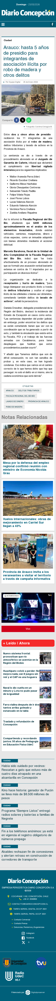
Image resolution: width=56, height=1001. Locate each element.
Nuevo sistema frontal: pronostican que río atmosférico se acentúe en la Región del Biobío (20, 658)
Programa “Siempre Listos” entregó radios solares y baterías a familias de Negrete (27, 814)
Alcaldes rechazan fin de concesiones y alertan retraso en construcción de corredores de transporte (27, 855)
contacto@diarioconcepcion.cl (30, 904)
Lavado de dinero (14, 401)
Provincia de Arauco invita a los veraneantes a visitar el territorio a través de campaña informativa (27, 575)
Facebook (30, 938)
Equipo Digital (14, 82)
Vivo (28, 628)
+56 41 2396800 (30, 899)
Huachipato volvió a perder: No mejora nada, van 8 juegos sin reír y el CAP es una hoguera (21, 674)
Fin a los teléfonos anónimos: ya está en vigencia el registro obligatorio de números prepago (27, 835)
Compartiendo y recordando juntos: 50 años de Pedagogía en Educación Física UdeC (20, 741)
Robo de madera (14, 407)
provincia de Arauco (38, 401)
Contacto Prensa (20, 923)
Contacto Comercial (22, 920)
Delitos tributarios (28, 391)
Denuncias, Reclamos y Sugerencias (29, 927)
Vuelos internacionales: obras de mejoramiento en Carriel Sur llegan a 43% (27, 522)
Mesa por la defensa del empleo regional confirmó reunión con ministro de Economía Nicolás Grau (26, 468)
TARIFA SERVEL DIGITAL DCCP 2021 (30, 909)
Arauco (10, 391)
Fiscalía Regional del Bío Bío (20, 396)
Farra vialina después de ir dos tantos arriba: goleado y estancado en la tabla (21, 707)
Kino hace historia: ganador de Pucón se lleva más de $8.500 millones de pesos (27, 794)
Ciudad (7, 761)
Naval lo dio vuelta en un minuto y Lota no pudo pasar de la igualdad (20, 691)
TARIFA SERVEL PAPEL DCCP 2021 (30, 914)
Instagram (30, 933)
